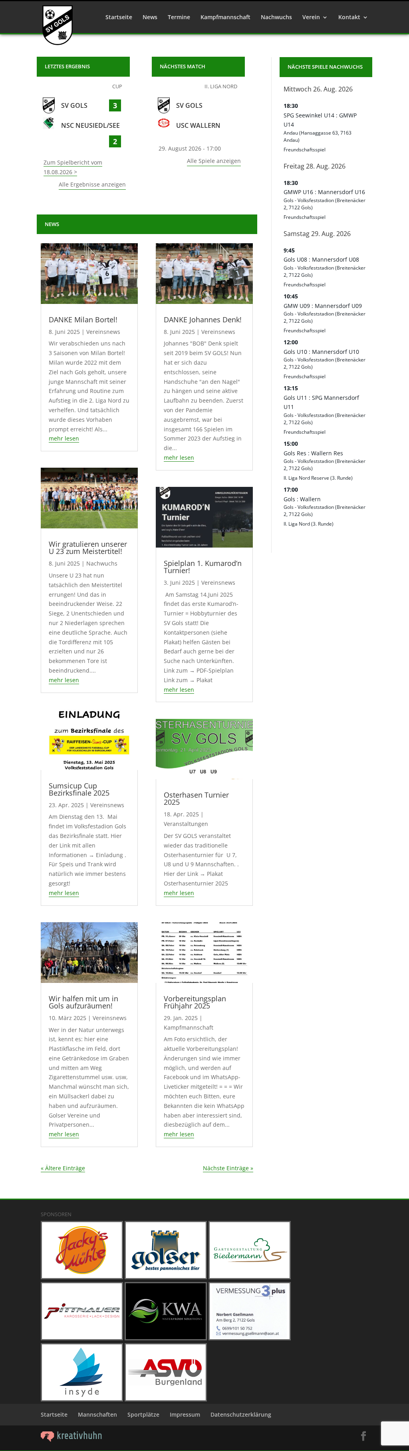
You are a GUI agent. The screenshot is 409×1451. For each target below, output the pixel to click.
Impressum (185, 1414)
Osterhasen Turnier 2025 (196, 798)
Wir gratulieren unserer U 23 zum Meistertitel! (88, 547)
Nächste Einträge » (228, 1168)
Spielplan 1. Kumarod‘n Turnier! (203, 566)
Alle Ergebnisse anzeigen (92, 184)
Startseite (118, 17)
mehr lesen (64, 438)
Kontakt (349, 17)
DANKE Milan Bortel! (83, 319)
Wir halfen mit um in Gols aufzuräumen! (83, 1002)
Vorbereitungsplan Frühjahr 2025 (195, 1002)
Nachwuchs (276, 17)
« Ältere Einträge (63, 1168)
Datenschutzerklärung (240, 1414)
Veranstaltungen (186, 824)
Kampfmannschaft (225, 17)
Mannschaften (97, 1414)
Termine (179, 17)
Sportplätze (143, 1414)
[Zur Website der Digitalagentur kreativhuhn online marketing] (71, 1439)
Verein (311, 17)
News (150, 17)
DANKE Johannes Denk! (203, 319)
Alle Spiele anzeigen (214, 161)
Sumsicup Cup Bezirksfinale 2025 (79, 789)
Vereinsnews (103, 331)
